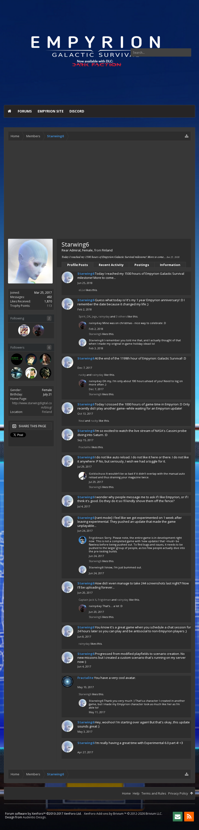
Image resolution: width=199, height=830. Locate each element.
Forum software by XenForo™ (43, 814)
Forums (25, 111)
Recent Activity (111, 265)
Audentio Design (34, 817)
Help (136, 793)
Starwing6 (85, 273)
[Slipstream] (17, 359)
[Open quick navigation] (186, 136)
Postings (141, 265)
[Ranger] (31, 373)
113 (49, 306)
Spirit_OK (85, 316)
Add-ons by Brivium (123, 814)
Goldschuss (97, 473)
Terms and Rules (153, 793)
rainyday (104, 316)
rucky (82, 374)
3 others (121, 316)
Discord (76, 111)
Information (170, 265)
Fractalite (85, 447)
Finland (47, 412)
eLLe (82, 290)
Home (9, 111)
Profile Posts (77, 265)
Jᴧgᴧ (94, 316)
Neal (81, 420)
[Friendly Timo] (24, 330)
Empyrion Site (51, 111)
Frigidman (96, 537)
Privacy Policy (178, 793)
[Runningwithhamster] (45, 373)
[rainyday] (38, 330)
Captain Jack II (87, 599)
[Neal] (31, 359)
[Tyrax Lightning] (17, 373)
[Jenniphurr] (45, 359)
